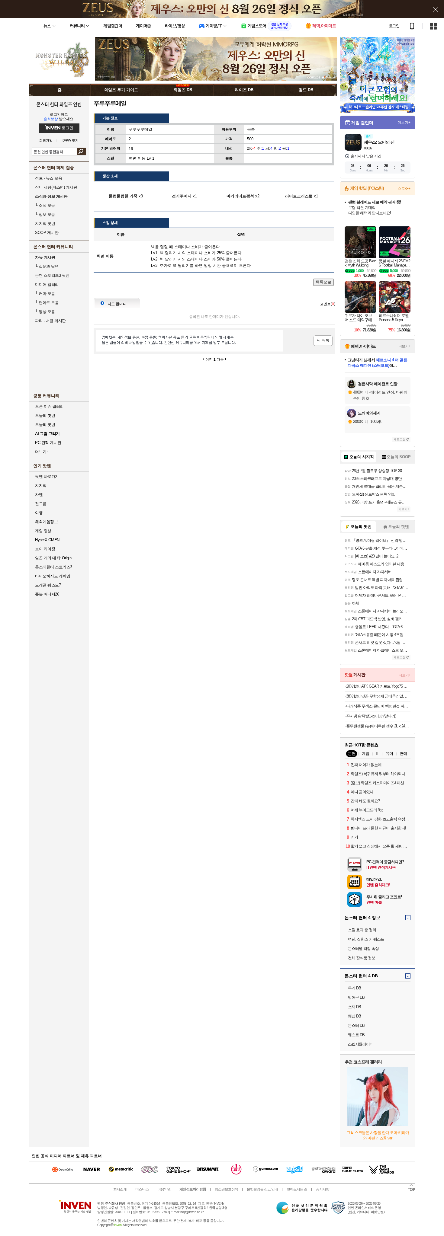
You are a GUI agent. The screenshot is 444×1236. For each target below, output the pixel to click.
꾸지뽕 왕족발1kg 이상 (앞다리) (371, 716)
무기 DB (354, 988)
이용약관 (164, 1189)
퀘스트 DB (356, 1035)
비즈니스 (142, 1189)
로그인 (394, 26)
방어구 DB (356, 997)
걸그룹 (41, 504)
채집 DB (354, 1016)
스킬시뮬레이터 (360, 1044)
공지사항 (322, 1189)
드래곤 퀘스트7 (48, 585)
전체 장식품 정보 (361, 958)
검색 (81, 151)
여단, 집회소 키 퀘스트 (366, 939)
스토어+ (404, 189)
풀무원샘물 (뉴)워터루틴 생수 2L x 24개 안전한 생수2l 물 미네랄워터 (378, 726)
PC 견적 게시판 (48, 443)
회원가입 (46, 140)
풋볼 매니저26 (47, 594)
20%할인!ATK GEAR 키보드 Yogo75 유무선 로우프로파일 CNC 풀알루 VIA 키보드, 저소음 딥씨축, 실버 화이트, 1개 (378, 686)
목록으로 (323, 282)
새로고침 (400, 439)
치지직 (41, 485)
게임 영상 (43, 531)
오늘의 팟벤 (45, 424)
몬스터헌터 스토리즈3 (53, 567)
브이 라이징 (45, 549)
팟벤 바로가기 (47, 476)
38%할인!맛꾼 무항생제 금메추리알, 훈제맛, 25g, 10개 (378, 696)
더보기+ (403, 122)
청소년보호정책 (226, 1189)
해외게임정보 (46, 522)
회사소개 (120, 1189)
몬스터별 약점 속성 (363, 948)
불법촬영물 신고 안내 (262, 1189)
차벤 (39, 495)
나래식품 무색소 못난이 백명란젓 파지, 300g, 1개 (378, 706)
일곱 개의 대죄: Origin (53, 558)
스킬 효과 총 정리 (362, 930)
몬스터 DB (356, 1025)
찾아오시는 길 (297, 1189)
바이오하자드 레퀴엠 (52, 576)
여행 (39, 513)
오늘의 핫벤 (45, 415)
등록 (323, 340)
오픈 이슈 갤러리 (49, 406)
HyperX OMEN (47, 540)
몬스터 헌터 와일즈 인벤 (59, 104)
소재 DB (354, 1006)
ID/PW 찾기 (70, 140)
